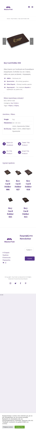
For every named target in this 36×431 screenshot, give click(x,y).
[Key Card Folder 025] (10, 200)
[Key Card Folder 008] (8, 172)
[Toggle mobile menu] (32, 7)
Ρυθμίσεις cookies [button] (8, 427)
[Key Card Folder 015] (26, 200)
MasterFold (22, 277)
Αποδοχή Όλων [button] (20, 427)
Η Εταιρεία (6, 252)
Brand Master (24, 278)
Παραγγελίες (6, 260)
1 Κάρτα (10, 105)
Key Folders (15, 103)
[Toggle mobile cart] (29, 7)
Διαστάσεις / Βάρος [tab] (9, 114)
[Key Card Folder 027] (18, 172)
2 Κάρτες (16, 105)
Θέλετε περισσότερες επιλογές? (14, 98)
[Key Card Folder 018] (28, 172)
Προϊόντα (5, 255)
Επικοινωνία (6, 257)
